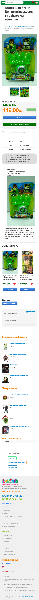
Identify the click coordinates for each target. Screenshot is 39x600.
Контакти (7, 510)
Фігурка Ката (14, 365)
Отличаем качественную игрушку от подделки (18, 584)
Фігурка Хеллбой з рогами (18, 354)
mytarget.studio (27, 597)
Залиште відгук (9, 303)
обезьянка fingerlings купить (17, 462)
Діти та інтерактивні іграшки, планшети (15, 587)
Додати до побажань (20, 124)
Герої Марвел (7, 545)
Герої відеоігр (7, 538)
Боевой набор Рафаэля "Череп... (19, 395)
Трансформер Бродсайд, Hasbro (19, 426)
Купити (20, 117)
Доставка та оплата (10, 520)
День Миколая (8, 535)
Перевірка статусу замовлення (13, 516)
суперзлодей (13, 467)
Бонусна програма (9, 526)
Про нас (6, 507)
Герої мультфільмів (21, 26)
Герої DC (6, 548)
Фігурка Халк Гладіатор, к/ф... (18, 405)
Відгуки (6, 513)
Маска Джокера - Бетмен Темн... (19, 375)
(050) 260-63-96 (12, 499)
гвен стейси (12, 458)
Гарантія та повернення (11, 523)
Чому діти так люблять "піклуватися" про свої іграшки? (20, 590)
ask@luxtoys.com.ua (11, 491)
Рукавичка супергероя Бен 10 (18, 343)
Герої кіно (6, 541)
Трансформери (8, 551)
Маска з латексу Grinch (17, 416)
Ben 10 (30, 26)
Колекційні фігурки (9, 26)
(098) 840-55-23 (12, 495)
